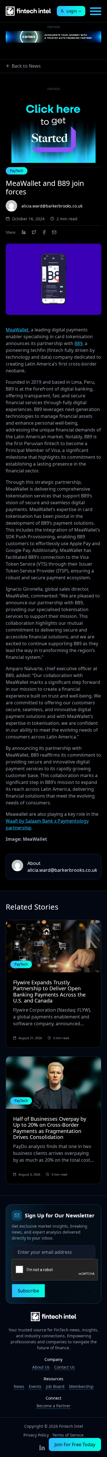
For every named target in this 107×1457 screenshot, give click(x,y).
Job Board (55, 1386)
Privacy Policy (36, 1435)
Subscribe (28, 1291)
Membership (81, 1386)
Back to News (26, 66)
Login (71, 11)
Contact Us (64, 1367)
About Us (41, 1367)
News (19, 1386)
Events (35, 1386)
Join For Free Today (74, 1444)
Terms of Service (68, 1435)
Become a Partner (53, 1405)
